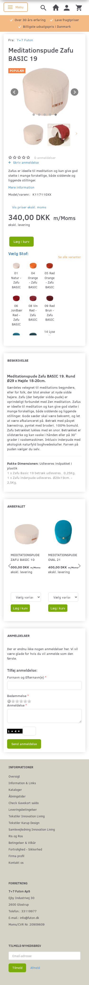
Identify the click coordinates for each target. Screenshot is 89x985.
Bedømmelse (16, 695)
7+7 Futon (25, 40)
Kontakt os (16, 862)
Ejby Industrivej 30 (21, 898)
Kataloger (15, 789)
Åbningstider (17, 796)
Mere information (21, 187)
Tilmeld (17, 968)
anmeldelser (45, 157)
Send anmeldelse (24, 744)
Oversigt (14, 776)
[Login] (66, 7)
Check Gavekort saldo (24, 803)
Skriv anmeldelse (25, 162)
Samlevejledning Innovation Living (32, 829)
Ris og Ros (16, 836)
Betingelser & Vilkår (22, 843)
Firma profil (16, 856)
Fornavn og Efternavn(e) (25, 677)
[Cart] (78, 7)
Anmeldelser (18, 635)
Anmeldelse (15, 705)
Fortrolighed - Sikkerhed (25, 849)
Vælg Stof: (18, 253)
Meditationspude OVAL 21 (62, 557)
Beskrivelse (17, 360)
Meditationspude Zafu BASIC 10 (25, 557)
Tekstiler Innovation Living (27, 816)
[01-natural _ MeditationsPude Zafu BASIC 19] (44, 92)
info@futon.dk (29, 918)
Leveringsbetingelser (23, 809)
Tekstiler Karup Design (24, 823)
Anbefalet (16, 506)
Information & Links (22, 783)
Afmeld (35, 968)
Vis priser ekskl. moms (29, 207)
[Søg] (43, 7)
